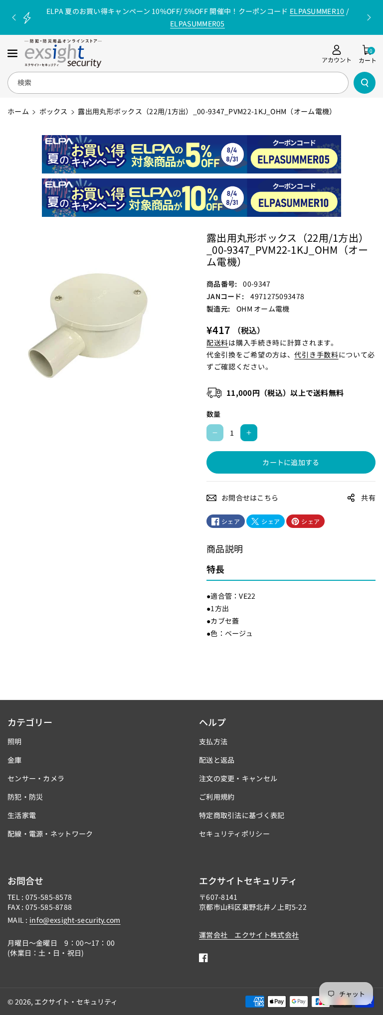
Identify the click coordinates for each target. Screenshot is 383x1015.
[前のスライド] (13, 17)
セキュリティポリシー (234, 834)
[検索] (365, 83)
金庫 (14, 760)
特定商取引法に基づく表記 (242, 815)
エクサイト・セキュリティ (76, 1002)
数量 (213, 414)
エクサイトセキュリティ (248, 880)
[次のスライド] (369, 17)
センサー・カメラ (35, 778)
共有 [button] (368, 498)
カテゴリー (29, 721)
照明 (14, 741)
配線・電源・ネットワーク (50, 834)
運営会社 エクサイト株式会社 (249, 935)
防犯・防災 (25, 797)
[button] (13, 53)
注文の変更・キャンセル (238, 778)
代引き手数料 (316, 354)
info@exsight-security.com (75, 920)
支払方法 (213, 741)
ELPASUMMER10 (317, 11)
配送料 (217, 342)
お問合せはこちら (249, 498)
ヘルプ (212, 721)
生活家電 (21, 815)
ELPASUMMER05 (197, 23)
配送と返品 (217, 760)
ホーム (18, 111)
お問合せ (25, 880)
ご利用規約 (217, 797)
